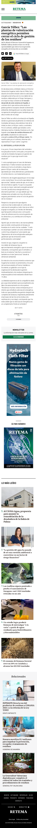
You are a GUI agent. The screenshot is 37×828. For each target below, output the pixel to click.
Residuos (17, 23)
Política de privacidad (22, 819)
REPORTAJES (23, 795)
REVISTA (6, 795)
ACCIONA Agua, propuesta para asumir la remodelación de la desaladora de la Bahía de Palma (17, 516)
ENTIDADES (21, 798)
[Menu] (3, 9)
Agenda (6, 798)
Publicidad (29, 798)
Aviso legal (12, 819)
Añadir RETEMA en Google (22, 53)
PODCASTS (13, 798)
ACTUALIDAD (14, 795)
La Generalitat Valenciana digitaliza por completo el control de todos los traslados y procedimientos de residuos (17, 779)
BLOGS (31, 795)
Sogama (18, 319)
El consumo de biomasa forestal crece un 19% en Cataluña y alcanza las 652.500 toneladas (17, 663)
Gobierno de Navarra (11, 749)
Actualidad (6, 23)
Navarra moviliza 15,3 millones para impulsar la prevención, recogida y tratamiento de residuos (17, 743)
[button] (2, 53)
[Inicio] (19, 9)
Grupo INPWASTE (9, 713)
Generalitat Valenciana (13, 786)
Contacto (18, 801)
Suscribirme (18, 337)
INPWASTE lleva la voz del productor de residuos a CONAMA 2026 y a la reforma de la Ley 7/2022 (18, 706)
